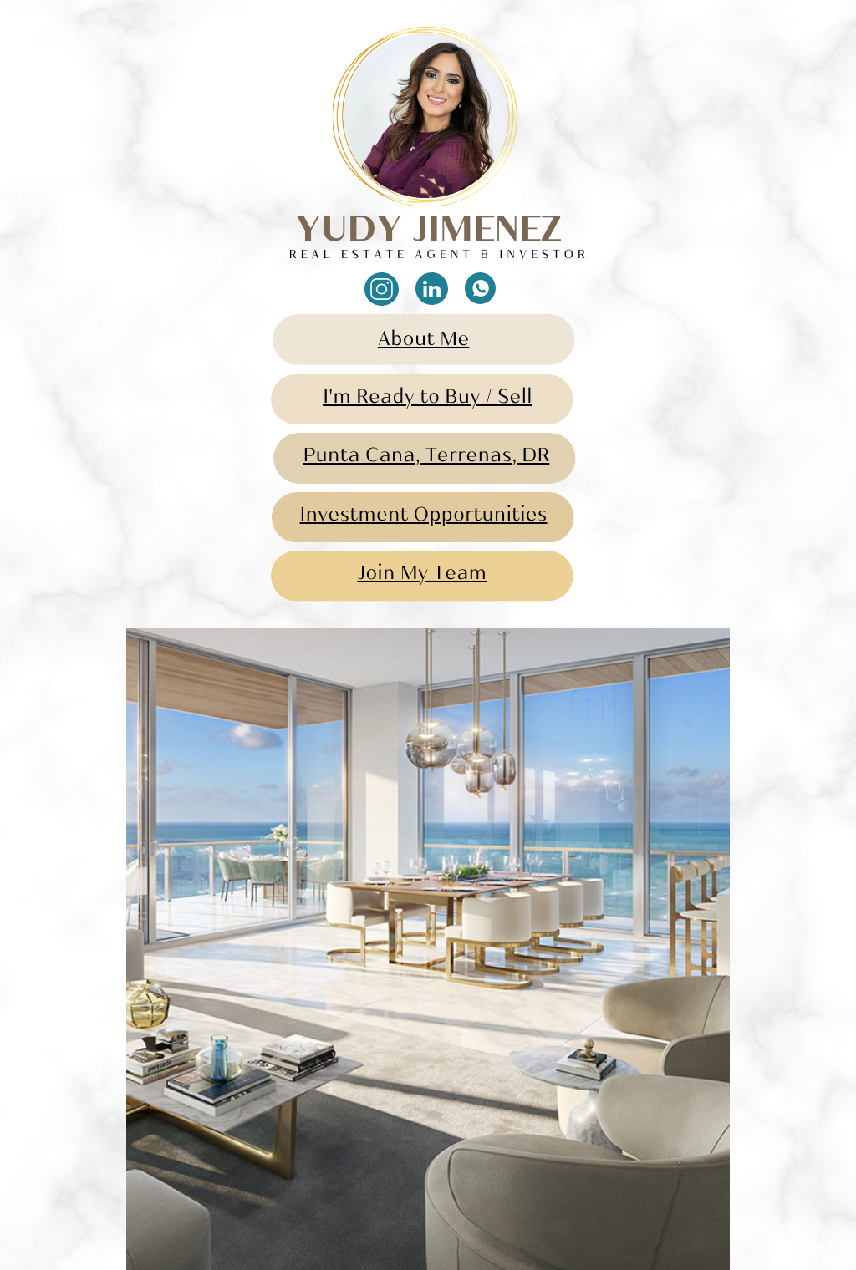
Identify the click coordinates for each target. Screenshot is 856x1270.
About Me (424, 341)
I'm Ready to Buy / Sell (427, 399)
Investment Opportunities (424, 516)
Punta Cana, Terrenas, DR (426, 457)
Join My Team (422, 575)
